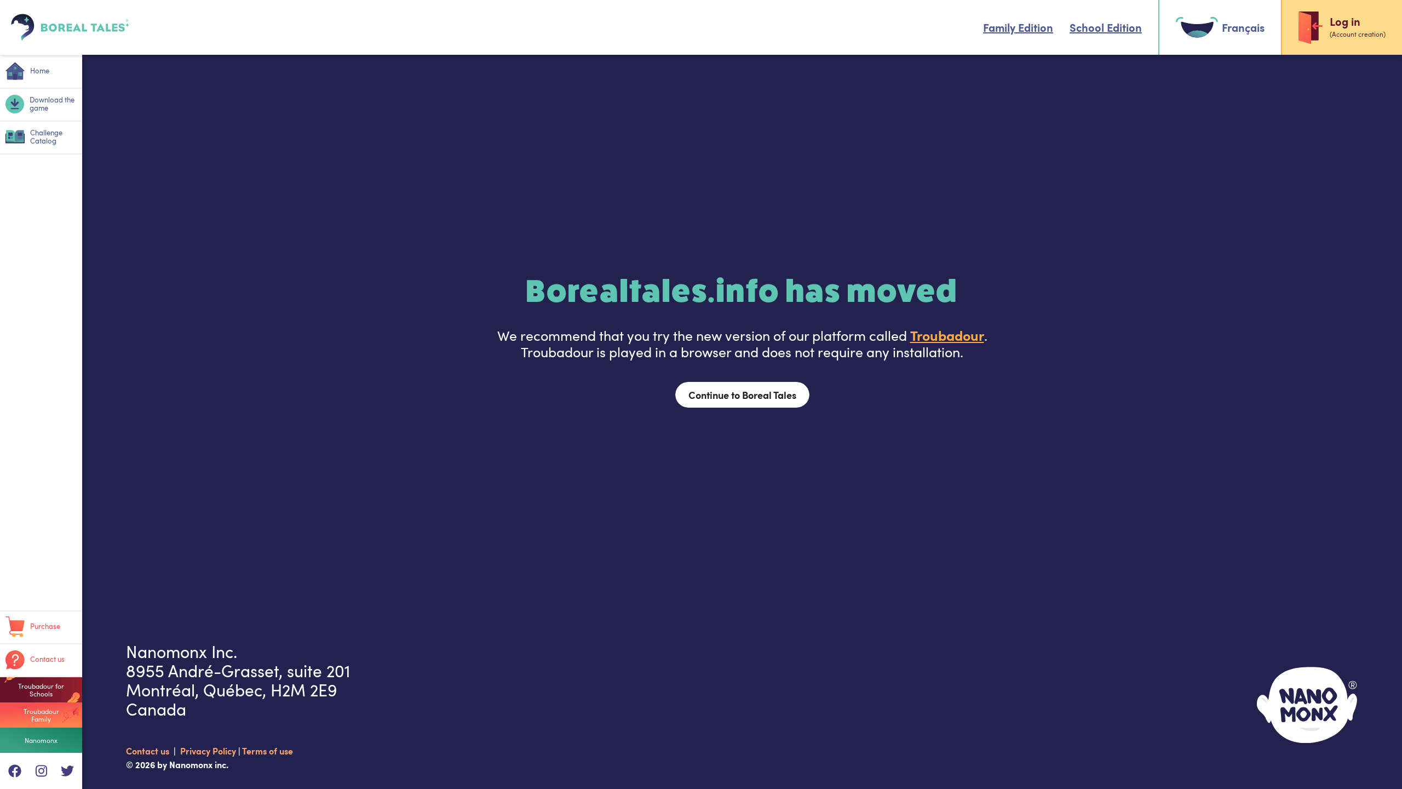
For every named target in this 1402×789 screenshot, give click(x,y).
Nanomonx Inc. (181, 652)
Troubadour (947, 335)
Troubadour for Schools (41, 690)
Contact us (148, 751)
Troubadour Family (41, 715)
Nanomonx (41, 740)
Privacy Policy (209, 751)
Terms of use (267, 751)
